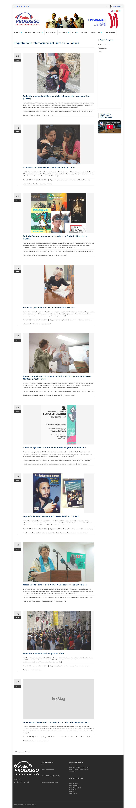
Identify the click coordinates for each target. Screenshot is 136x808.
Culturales (35, 111)
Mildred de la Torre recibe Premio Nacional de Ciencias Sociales (55, 585)
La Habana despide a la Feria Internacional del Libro (49, 167)
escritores (61, 180)
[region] (81, 20)
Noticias (17, 32)
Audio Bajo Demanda (104, 44)
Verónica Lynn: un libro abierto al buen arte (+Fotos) (48, 307)
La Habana (49, 533)
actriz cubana (58, 320)
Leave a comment (48, 115)
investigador (87, 737)
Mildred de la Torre (82, 597)
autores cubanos (59, 251)
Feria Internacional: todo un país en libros (43, 653)
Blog (74, 32)
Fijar (40, 111)
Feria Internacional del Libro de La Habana (70, 111)
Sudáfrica (26, 670)
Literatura (26, 115)
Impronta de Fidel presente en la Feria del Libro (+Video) (51, 516)
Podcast (84, 32)
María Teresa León (48, 464)
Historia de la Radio (48, 769)
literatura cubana (35, 115)
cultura (70, 251)
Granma (71, 791)
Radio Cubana (73, 783)
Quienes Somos (95, 32)
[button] (81, 20)
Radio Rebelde (73, 785)
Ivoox (100, 51)
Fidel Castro (26, 533)
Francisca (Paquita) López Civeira (32, 464)
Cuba (30, 111)
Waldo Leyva (71, 464)
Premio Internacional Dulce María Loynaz (45, 395)
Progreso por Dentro (33, 32)
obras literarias (48, 255)
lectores (85, 111)
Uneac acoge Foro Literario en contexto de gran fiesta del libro (55, 448)
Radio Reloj (72, 789)
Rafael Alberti (58, 464)
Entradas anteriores (22, 752)
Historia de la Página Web (50, 782)
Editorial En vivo (62, 529)
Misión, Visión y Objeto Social (51, 776)
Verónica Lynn (34, 324)
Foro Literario (87, 391)
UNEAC (59, 395)
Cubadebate (73, 793)
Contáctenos (110, 32)
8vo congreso (51, 32)
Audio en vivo (102, 48)
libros (90, 111)
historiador (79, 737)
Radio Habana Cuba (75, 787)
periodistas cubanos (70, 533)
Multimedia (63, 32)
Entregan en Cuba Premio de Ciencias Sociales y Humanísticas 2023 (56, 722)
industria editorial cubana (38, 533)
